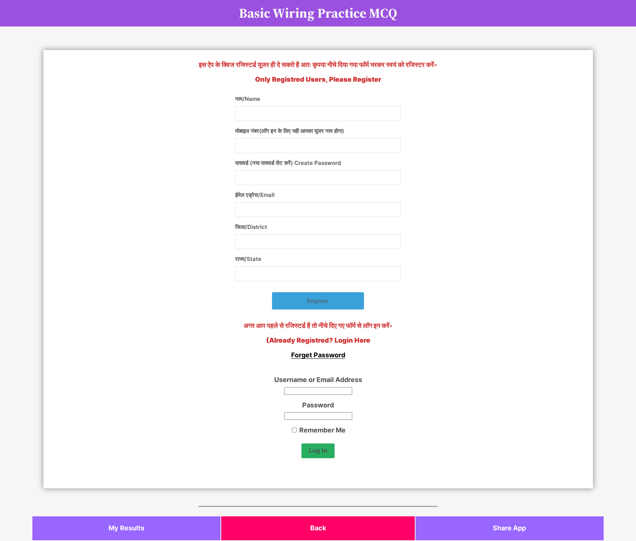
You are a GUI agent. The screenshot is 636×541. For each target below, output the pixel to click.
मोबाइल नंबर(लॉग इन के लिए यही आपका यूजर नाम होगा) (289, 130)
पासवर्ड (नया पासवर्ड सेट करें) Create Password (288, 162)
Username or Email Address (318, 379)
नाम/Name (247, 98)
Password (318, 405)
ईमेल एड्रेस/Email (255, 194)
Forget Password (318, 355)
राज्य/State (248, 258)
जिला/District (251, 226)
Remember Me (322, 430)
